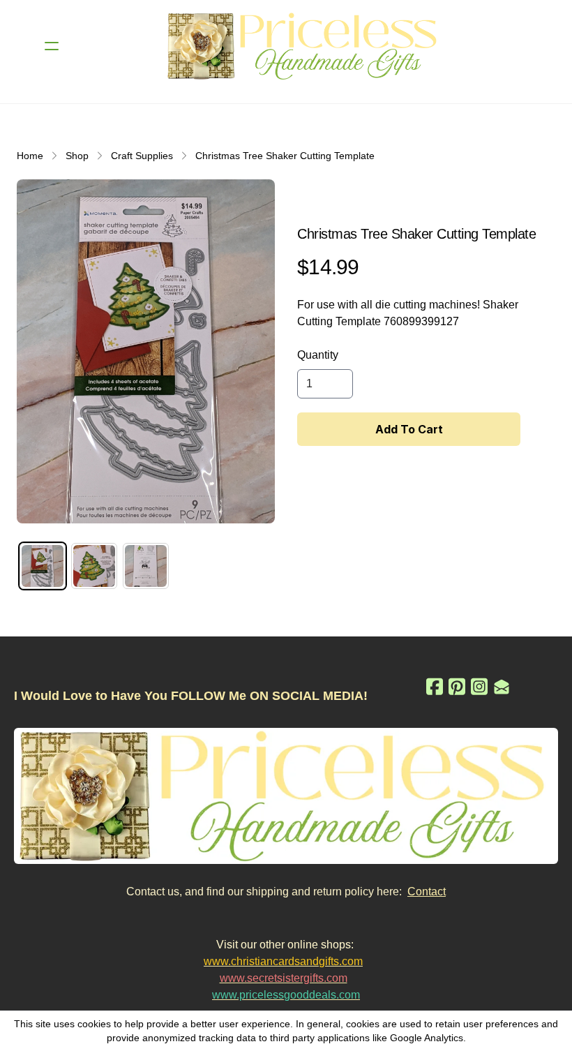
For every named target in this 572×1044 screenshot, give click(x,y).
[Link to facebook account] (434, 686)
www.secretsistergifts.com (283, 978)
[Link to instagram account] (479, 686)
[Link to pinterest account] (457, 686)
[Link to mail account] (501, 686)
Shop (77, 155)
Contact (426, 891)
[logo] (304, 46)
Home (30, 155)
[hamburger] (51, 46)
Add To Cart (409, 429)
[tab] (43, 566)
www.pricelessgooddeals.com (286, 995)
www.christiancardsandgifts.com (283, 961)
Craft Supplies (142, 155)
